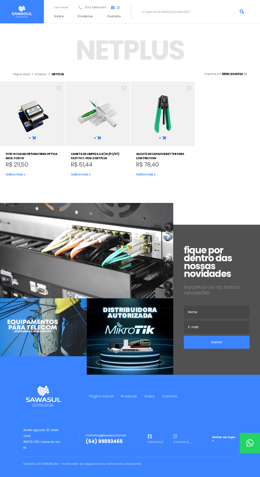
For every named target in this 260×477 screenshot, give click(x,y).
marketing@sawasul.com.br (106, 435)
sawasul (155, 441)
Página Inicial (101, 396)
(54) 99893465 (94, 7)
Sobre (59, 16)
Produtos (85, 16)
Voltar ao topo (223, 437)
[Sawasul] (22, 11)
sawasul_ (182, 441)
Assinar (216, 342)
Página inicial (21, 74)
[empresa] (43, 396)
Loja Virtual (61, 7)
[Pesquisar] (241, 11)
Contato (114, 16)
